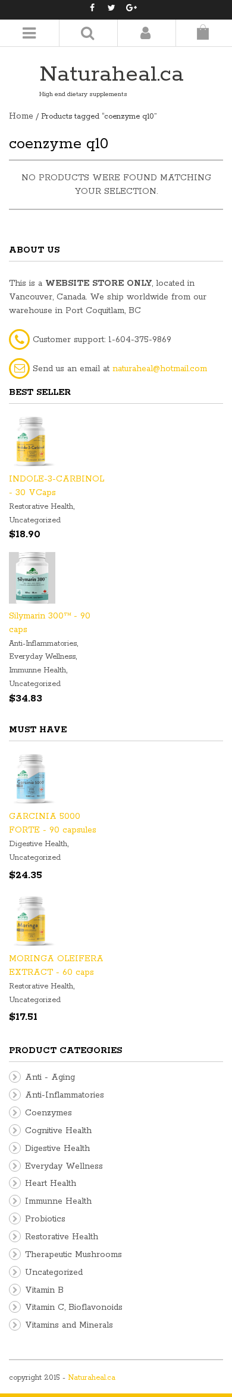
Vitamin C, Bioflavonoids (74, 1307)
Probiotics (45, 1219)
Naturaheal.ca (111, 74)
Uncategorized (35, 520)
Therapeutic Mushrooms (73, 1254)
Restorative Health (41, 506)
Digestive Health (38, 844)
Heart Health (50, 1183)
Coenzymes (48, 1113)
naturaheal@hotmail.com (159, 368)
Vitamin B (44, 1290)
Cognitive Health (58, 1130)
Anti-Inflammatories (43, 643)
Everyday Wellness (42, 656)
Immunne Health (37, 670)
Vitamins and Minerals (69, 1325)
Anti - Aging (50, 1077)
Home (21, 116)
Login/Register (145, 33)
